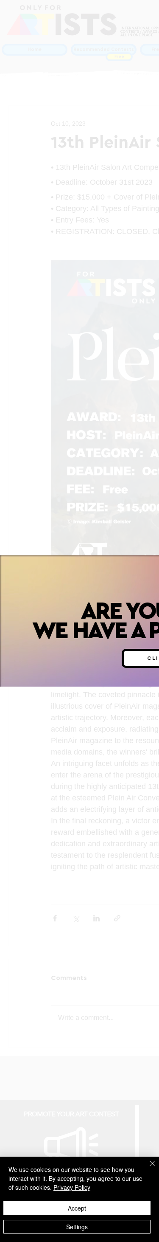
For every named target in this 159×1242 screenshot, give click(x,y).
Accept (77, 1208)
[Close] (147, 1168)
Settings (77, 1226)
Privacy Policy (71, 1187)
